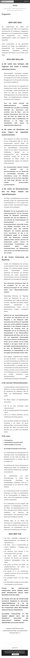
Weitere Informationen (20, 652)
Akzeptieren (15, 654)
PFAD (15, 5)
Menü (27, 1)
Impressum (15, 647)
